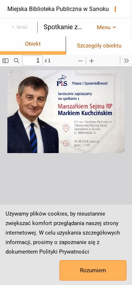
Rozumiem (93, 270)
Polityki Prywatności (64, 251)
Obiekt (33, 44)
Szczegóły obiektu (99, 45)
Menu (103, 27)
